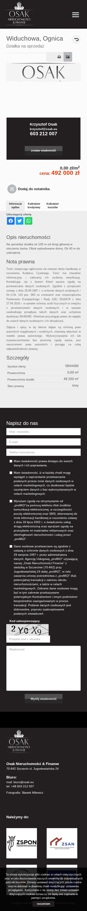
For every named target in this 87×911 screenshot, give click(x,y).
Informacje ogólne (15, 205)
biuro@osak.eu (24, 782)
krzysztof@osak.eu (43, 129)
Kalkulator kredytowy (34, 205)
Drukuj (59, 57)
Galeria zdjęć (68, 57)
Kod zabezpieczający (25, 621)
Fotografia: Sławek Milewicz (24, 792)
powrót (76, 39)
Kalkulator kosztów (52, 205)
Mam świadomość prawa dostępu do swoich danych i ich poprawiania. (43, 463)
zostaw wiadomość (43, 150)
